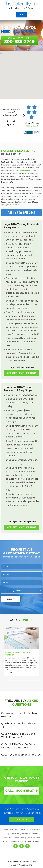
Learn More (10, 673)
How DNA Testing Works (30, 830)
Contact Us (33, 834)
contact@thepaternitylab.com (24, 862)
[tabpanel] (21, 652)
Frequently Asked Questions (16, 834)
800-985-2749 (23, 170)
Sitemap (36, 838)
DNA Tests (13, 830)
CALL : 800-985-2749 (21, 212)
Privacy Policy (26, 838)
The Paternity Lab (21, 4)
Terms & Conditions (11, 838)
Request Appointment (19, 40)
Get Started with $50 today (21, 373)
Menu (21, 15)
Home (5, 830)
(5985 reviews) (31, 126)
